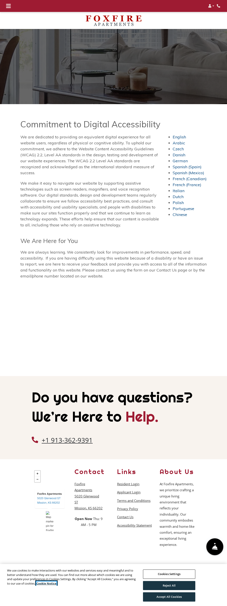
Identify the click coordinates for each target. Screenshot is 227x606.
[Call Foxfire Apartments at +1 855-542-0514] (219, 6)
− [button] (37, 479)
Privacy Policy (127, 508)
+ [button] (37, 473)
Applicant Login (129, 492)
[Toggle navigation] (8, 6)
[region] (113, 585)
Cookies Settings (169, 574)
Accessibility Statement (134, 525)
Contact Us (125, 517)
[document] (49, 521)
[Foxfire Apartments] (50, 521)
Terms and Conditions (134, 500)
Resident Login (128, 484)
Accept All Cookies (169, 597)
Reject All (169, 585)
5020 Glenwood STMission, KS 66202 (49, 500)
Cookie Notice (46, 583)
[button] (211, 6)
